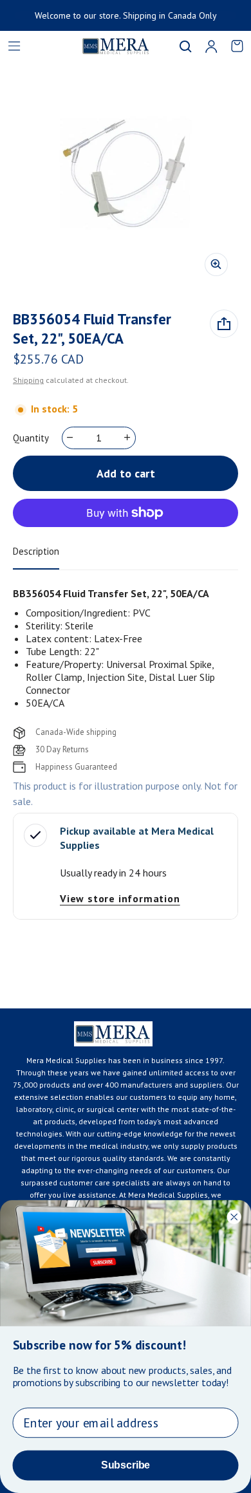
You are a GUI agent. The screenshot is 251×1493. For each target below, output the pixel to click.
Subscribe (125, 1465)
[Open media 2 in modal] (125, 173)
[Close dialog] (234, 1216)
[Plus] (128, 437)
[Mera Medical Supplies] (100, 46)
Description (36, 551)
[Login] (211, 46)
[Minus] (70, 437)
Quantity (31, 438)
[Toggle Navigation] (14, 46)
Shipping (28, 380)
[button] (185, 46)
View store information (120, 898)
